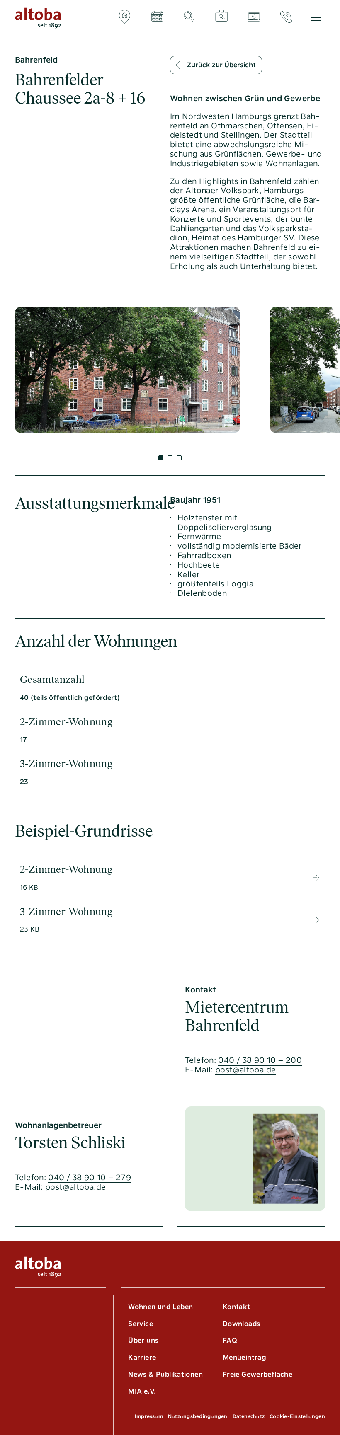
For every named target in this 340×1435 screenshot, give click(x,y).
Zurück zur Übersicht (221, 65)
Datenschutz (249, 1416)
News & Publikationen (165, 1374)
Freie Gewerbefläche (257, 1374)
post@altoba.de (245, 1069)
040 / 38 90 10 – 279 (89, 1177)
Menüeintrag (244, 1357)
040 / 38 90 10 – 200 (260, 1060)
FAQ (230, 1340)
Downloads (241, 1324)
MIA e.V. (142, 1391)
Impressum (149, 1416)
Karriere (142, 1357)
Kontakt (236, 1307)
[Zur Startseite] (38, 17)
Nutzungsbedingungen (198, 1416)
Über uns (143, 1340)
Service (140, 1324)
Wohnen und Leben (160, 1307)
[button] (160, 457)
